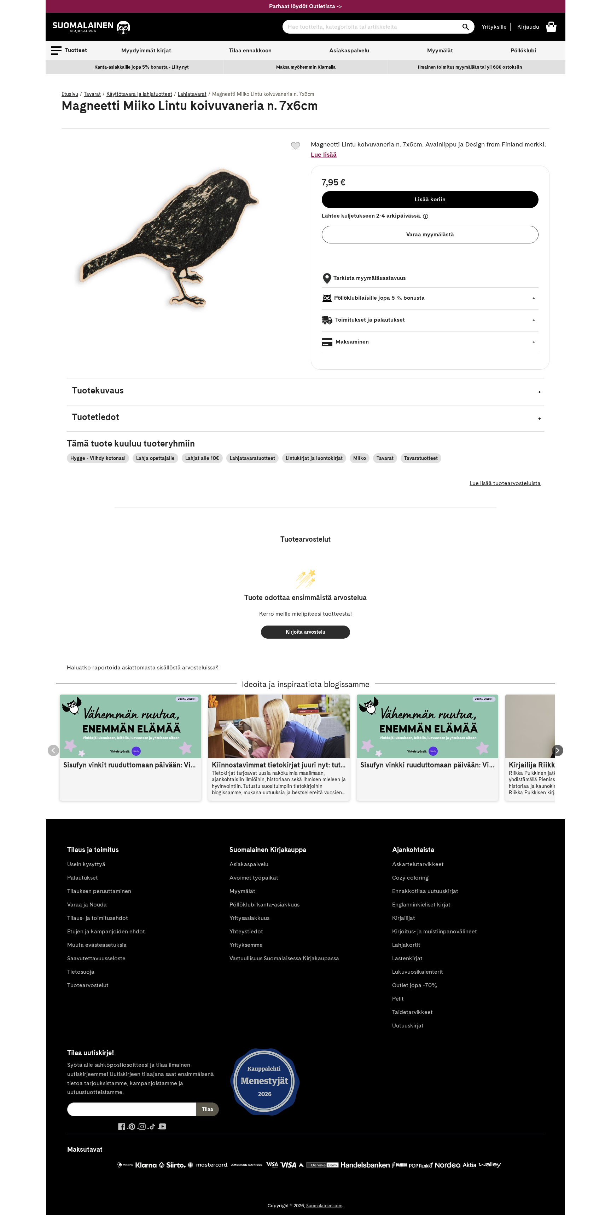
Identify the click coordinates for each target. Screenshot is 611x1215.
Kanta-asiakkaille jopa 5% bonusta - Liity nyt (141, 67)
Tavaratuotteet (421, 458)
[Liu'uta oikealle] (557, 750)
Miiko (359, 458)
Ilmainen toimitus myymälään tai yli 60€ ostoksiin (470, 67)
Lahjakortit (406, 945)
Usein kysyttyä (86, 864)
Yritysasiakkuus (249, 918)
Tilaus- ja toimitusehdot (97, 918)
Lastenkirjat (407, 958)
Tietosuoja (80, 971)
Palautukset (82, 877)
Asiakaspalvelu (349, 50)
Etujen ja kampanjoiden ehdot (106, 931)
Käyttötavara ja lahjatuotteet (139, 94)
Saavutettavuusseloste (96, 958)
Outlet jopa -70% (414, 985)
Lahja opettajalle (155, 458)
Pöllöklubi (523, 50)
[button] (69, 50)
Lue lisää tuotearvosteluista (505, 483)
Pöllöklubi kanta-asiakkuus (264, 904)
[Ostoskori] (551, 26)
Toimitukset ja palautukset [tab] (369, 319)
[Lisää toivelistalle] (295, 146)
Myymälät (440, 50)
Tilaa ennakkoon (250, 50)
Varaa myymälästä (430, 234)
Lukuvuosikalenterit (417, 971)
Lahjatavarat (192, 94)
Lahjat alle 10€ (202, 458)
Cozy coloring (410, 877)
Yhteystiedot (246, 931)
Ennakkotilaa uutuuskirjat (425, 891)
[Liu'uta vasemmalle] (53, 750)
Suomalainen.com (324, 1205)
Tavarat (92, 94)
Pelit (398, 998)
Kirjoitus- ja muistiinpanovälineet (434, 931)
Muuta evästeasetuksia (97, 945)
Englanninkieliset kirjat (421, 904)
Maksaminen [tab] (351, 341)
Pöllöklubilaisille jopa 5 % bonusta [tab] (379, 297)
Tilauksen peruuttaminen (99, 891)
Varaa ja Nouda (87, 904)
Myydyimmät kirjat (146, 50)
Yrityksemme (246, 945)
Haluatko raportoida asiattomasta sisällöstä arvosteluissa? (143, 667)
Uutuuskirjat (408, 1025)
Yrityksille (494, 26)
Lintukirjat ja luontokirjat (314, 458)
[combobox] (379, 27)
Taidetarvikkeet (412, 1012)
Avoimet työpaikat (253, 877)
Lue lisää (324, 154)
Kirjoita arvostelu (305, 632)
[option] (142, 67)
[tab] (305, 392)
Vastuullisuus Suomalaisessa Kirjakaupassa (284, 958)
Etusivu (70, 94)
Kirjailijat (403, 918)
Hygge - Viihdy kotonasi (98, 458)
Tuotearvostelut (88, 985)
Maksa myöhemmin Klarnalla (306, 67)
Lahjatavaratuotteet (252, 458)
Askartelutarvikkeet (418, 864)
